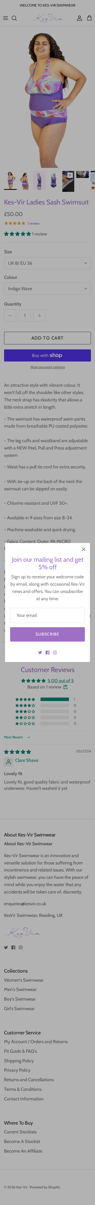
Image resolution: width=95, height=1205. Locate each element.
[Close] (83, 549)
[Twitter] (40, 652)
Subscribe (47, 634)
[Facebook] (47, 652)
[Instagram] (55, 652)
